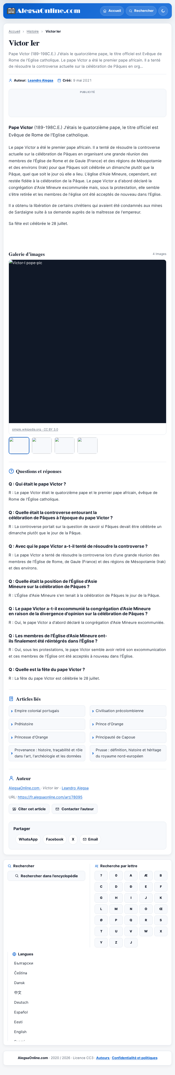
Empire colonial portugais (37, 710)
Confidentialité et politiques (134, 1058)
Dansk (19, 982)
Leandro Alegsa (40, 80)
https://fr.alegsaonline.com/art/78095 (50, 797)
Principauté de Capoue (115, 737)
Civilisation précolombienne (120, 710)
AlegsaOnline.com (25, 788)
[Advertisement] (87, 104)
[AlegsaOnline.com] (44, 11)
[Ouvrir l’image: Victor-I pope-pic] (87, 341)
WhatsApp (28, 839)
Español (21, 1012)
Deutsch (21, 1002)
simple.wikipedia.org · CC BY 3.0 (35, 429)
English (20, 1031)
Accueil (14, 31)
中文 (17, 992)
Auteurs (103, 1058)
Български (23, 963)
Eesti (18, 1022)
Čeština (20, 973)
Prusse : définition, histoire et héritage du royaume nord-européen (128, 753)
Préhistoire (24, 724)
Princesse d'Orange (31, 737)
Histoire (33, 31)
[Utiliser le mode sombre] (163, 11)
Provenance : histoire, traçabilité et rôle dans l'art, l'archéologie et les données (48, 753)
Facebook (54, 839)
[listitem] (19, 445)
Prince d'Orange (109, 724)
